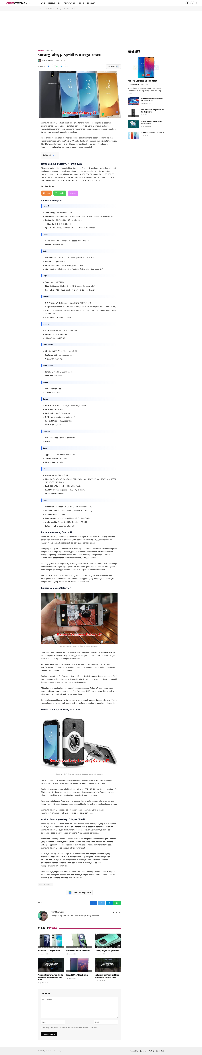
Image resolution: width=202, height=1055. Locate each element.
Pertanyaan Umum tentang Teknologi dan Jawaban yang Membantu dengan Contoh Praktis (50, 977)
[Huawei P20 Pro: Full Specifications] (79, 965)
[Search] (197, 3)
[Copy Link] (66, 66)
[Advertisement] (101, 30)
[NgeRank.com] (19, 3)
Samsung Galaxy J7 (45, 884)
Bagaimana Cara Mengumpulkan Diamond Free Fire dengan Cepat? (152, 99)
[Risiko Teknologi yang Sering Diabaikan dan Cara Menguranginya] (133, 113)
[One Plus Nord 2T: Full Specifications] (51, 941)
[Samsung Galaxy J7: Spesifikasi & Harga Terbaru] (79, 94)
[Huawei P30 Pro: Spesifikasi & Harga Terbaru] (133, 135)
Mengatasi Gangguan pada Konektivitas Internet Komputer (151, 122)
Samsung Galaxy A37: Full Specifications (107, 951)
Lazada (73, 193)
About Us (134, 1051)
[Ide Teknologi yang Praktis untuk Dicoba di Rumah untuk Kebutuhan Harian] (108, 965)
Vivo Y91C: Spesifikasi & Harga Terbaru (142, 81)
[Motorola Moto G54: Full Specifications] (79, 941)
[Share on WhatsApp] (57, 66)
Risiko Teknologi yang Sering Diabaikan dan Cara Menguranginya (152, 111)
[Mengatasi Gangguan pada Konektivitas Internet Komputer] (133, 124)
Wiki (43, 3)
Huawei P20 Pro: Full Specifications (77, 975)
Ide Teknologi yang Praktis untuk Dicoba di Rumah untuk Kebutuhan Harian (107, 976)
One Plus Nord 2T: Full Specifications (49, 951)
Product (91, 3)
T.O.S (151, 1051)
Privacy (143, 1051)
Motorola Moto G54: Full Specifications (78, 951)
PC (59, 3)
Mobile (51, 3)
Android (46, 9)
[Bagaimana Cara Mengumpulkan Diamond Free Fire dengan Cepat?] (133, 101)
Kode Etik (160, 1051)
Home (40, 9)
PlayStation (70, 3)
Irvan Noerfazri (48, 60)
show (54, 155)
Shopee (46, 193)
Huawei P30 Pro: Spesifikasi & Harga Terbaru (152, 133)
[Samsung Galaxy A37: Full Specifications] (108, 941)
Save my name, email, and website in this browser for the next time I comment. (70, 1027)
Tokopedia (59, 193)
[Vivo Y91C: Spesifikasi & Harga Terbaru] (146, 67)
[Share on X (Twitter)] (53, 66)
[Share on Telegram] (61, 66)
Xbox (81, 3)
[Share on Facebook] (48, 66)
